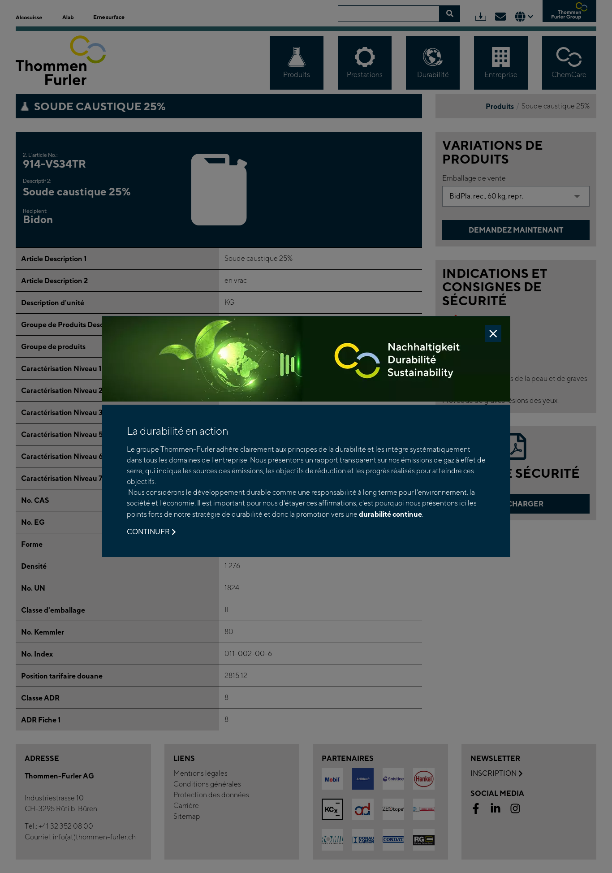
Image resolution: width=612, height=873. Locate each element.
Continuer (148, 531)
